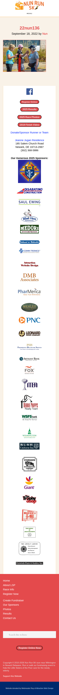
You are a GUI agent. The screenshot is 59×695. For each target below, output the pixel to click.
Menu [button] (29, 13)
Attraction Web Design (44, 688)
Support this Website (12, 676)
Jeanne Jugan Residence (29, 140)
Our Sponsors (11, 604)
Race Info (8, 589)
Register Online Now (29, 648)
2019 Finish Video (29, 124)
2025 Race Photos (29, 117)
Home (6, 580)
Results (7, 613)
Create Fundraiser (13, 600)
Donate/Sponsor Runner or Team (29, 132)
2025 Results (29, 109)
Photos (7, 609)
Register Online (29, 102)
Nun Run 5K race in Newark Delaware (29, 5)
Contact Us (9, 618)
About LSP (9, 585)
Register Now (10, 594)
